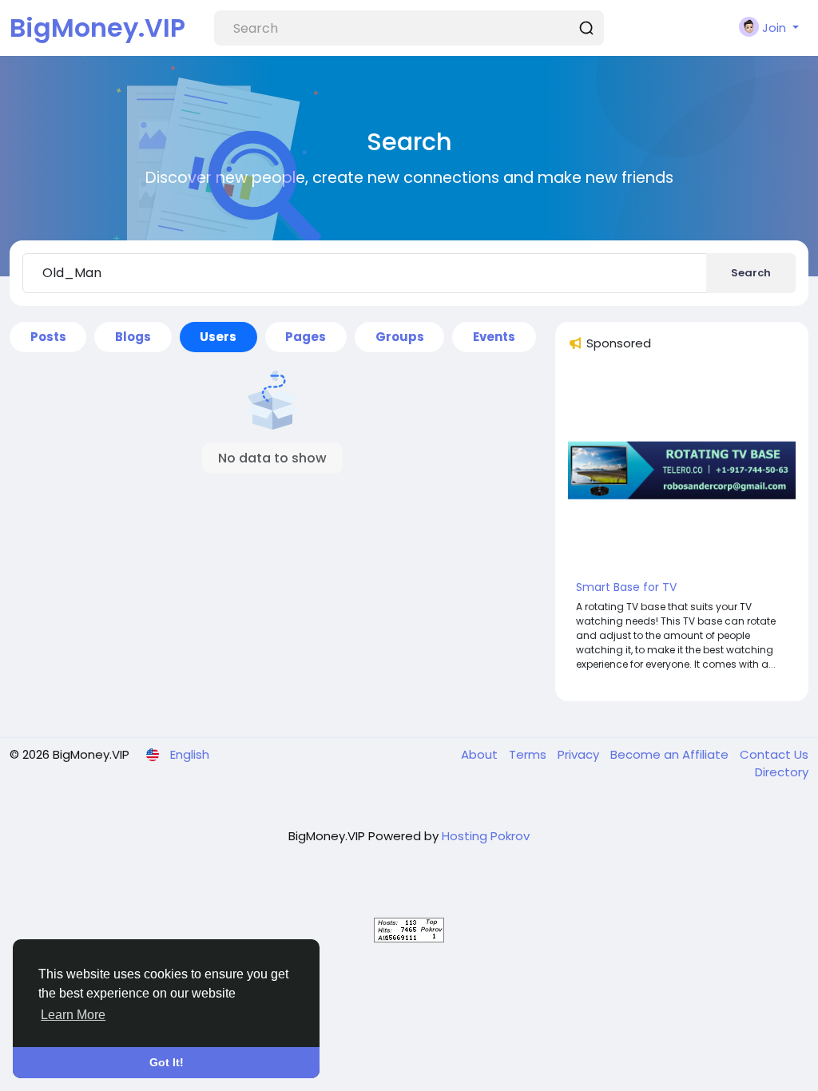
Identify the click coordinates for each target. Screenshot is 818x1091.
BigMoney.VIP (97, 28)
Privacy (580, 754)
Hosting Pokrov (486, 835)
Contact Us (774, 754)
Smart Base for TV (626, 587)
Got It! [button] (166, 1062)
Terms (529, 754)
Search (751, 272)
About (481, 754)
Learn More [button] (73, 1015)
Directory (781, 772)
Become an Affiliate (671, 754)
